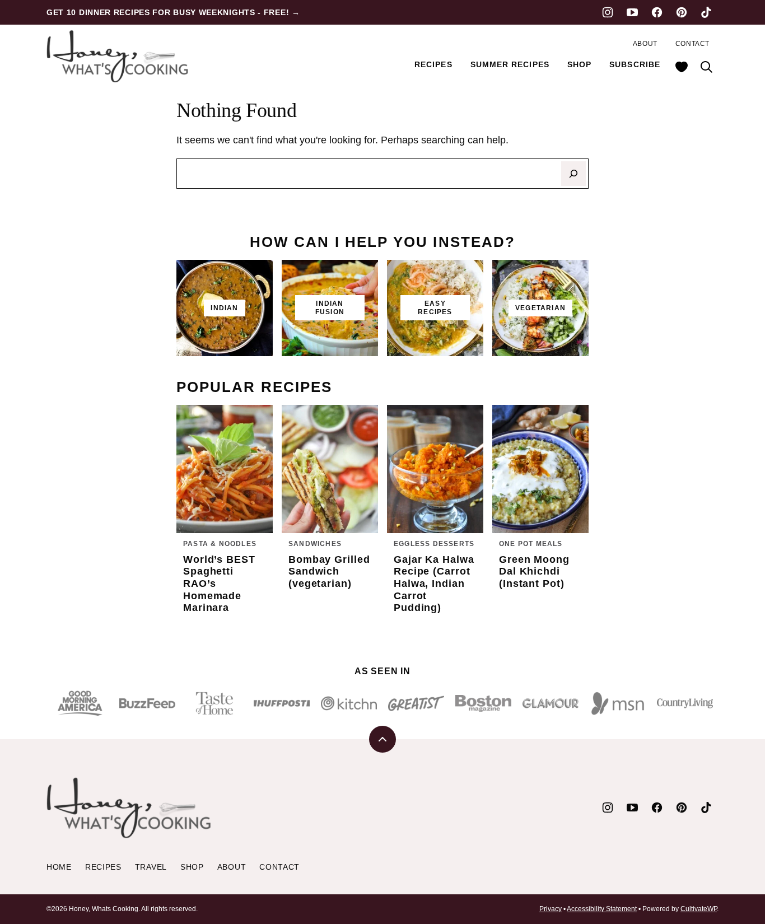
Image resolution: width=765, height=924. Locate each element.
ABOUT (645, 44)
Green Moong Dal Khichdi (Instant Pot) (534, 571)
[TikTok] (706, 12)
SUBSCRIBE (634, 64)
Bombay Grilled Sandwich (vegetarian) (329, 571)
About (231, 866)
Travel (151, 866)
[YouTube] (632, 12)
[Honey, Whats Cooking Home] (119, 56)
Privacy (550, 909)
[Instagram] (607, 12)
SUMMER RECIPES (509, 64)
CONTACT (692, 44)
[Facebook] (657, 12)
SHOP (579, 64)
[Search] (706, 66)
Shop (192, 866)
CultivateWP (698, 909)
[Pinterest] (681, 12)
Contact (279, 866)
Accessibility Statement (602, 909)
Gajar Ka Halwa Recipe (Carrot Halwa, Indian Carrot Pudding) (434, 583)
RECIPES (433, 64)
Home (59, 866)
